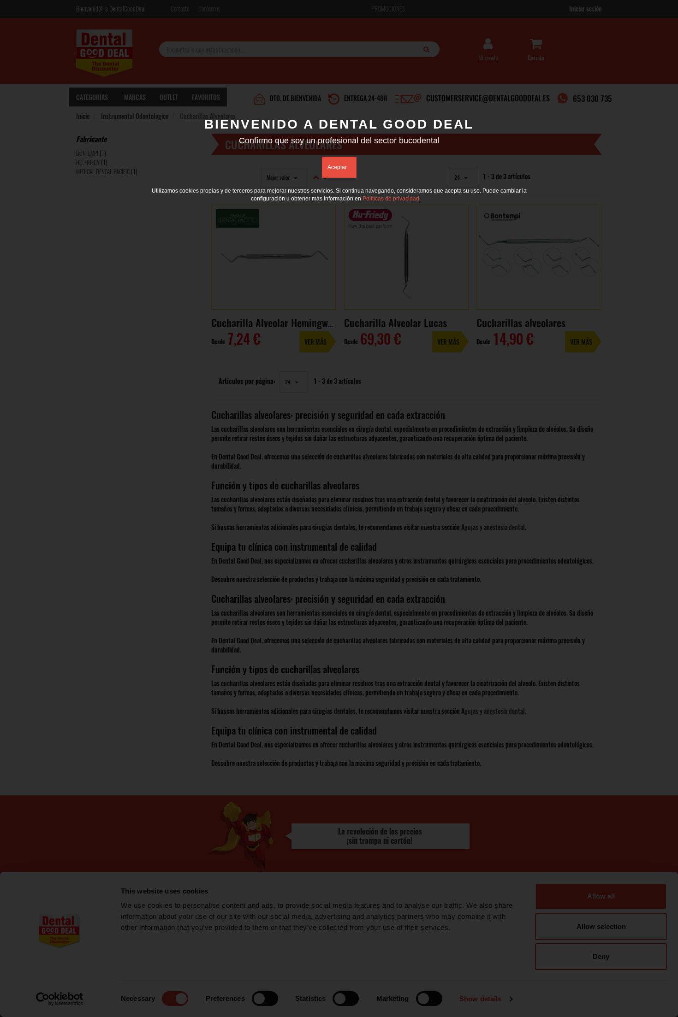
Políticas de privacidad (391, 198)
